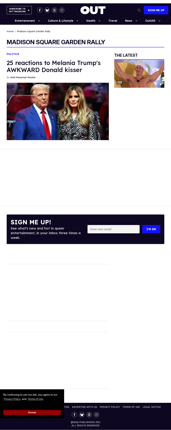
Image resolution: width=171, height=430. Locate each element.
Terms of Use (35, 399)
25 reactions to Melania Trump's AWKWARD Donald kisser (54, 66)
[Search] (139, 10)
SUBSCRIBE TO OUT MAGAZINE (17, 10)
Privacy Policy (12, 399)
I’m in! (151, 229)
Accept (32, 412)
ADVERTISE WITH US (84, 406)
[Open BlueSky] (47, 10)
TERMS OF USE (131, 406)
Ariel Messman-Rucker (23, 77)
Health (90, 20)
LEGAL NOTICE (152, 406)
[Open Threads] (54, 10)
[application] (139, 74)
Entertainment (25, 20)
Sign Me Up (156, 10)
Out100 (150, 20)
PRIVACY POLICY (110, 406)
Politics (13, 54)
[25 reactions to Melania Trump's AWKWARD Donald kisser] (58, 111)
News (128, 20)
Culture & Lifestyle (60, 20)
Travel (112, 20)
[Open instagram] (61, 10)
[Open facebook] (39, 10)
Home (10, 31)
